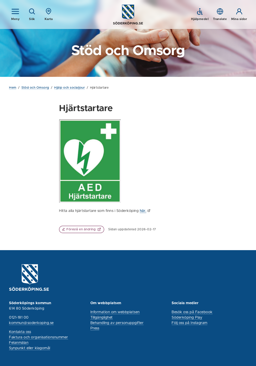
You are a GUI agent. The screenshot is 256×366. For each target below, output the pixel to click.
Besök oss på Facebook (192, 312)
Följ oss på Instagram (189, 323)
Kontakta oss (20, 332)
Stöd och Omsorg (35, 87)
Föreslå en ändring (81, 229)
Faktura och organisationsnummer (38, 337)
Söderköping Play (187, 317)
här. (143, 211)
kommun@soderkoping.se (31, 323)
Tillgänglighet (101, 317)
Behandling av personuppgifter (117, 323)
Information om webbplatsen (115, 312)
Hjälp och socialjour (69, 87)
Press (94, 328)
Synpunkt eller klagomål (29, 348)
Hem (12, 87)
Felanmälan (18, 343)
